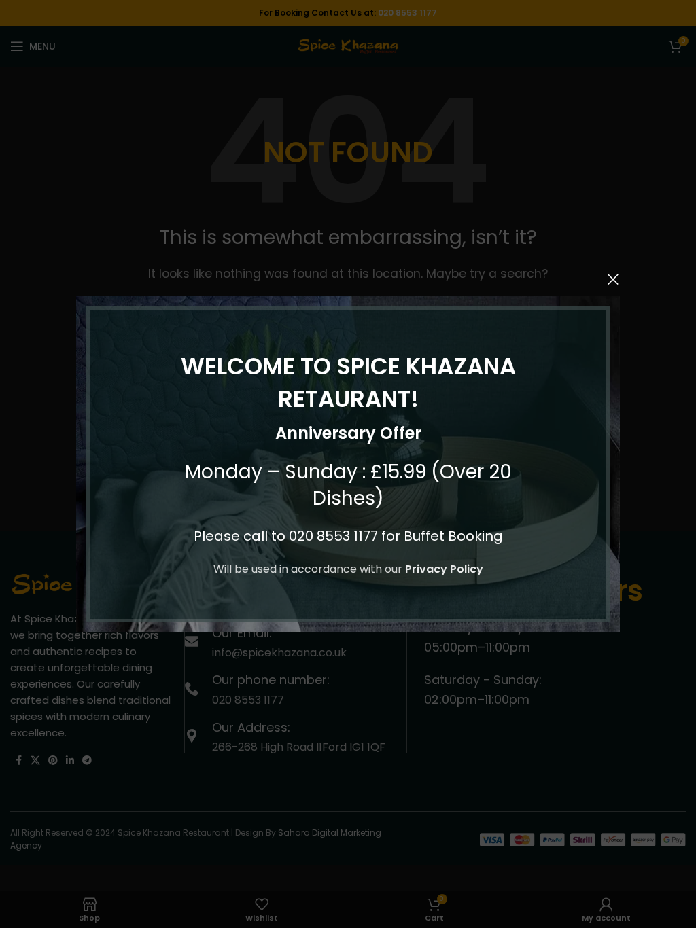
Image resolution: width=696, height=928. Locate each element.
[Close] (613, 279)
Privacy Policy (444, 569)
